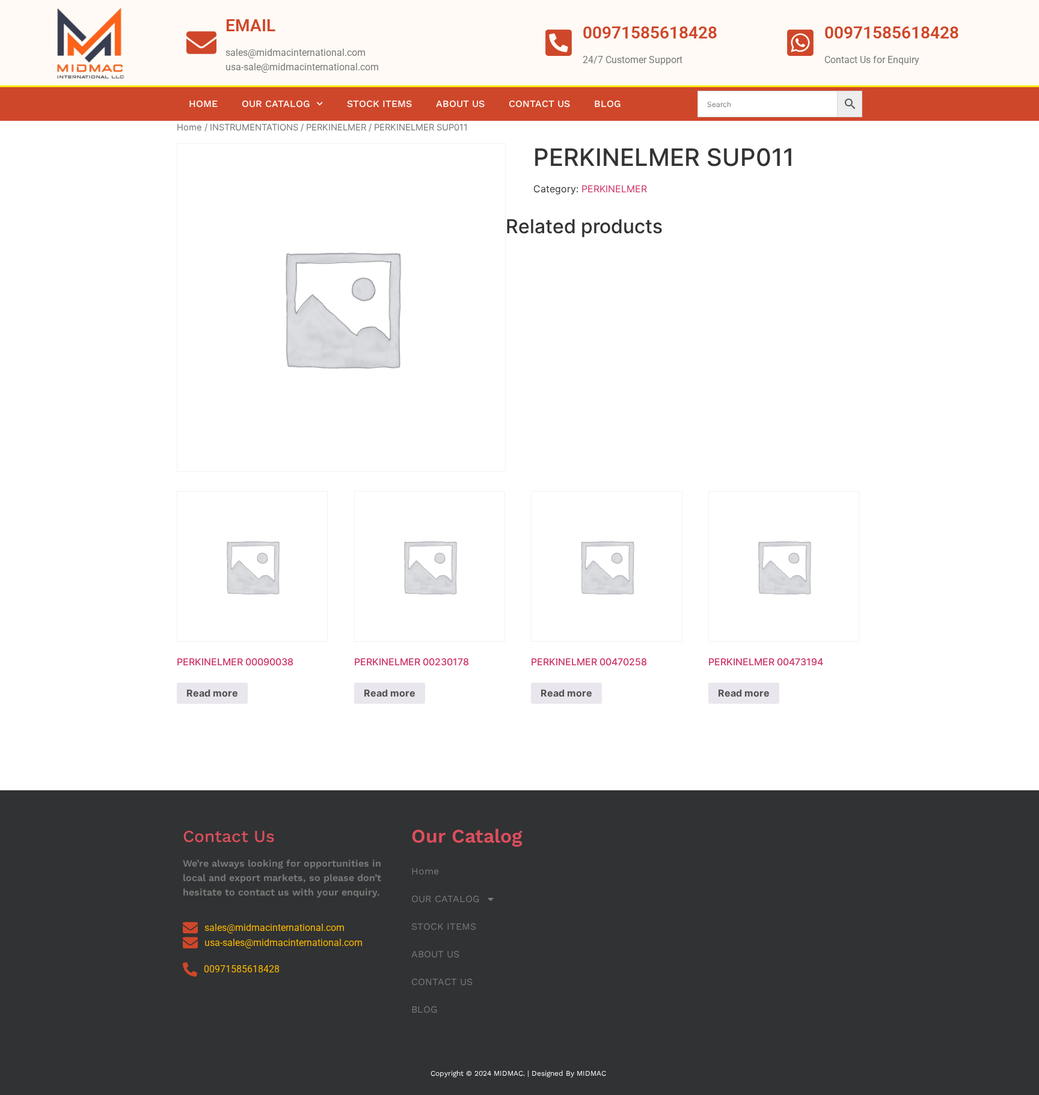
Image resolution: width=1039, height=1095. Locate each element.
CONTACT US (539, 103)
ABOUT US (460, 103)
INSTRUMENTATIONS (254, 127)
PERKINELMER (336, 127)
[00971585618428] (800, 43)
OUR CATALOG (276, 103)
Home (203, 103)
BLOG (607, 103)
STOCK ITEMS (379, 103)
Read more (212, 693)
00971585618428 (891, 33)
